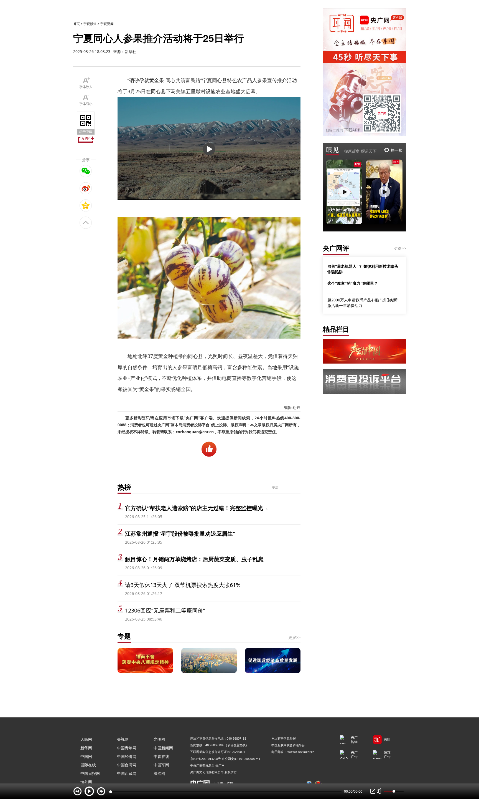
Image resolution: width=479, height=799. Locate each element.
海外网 (86, 782)
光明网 (159, 739)
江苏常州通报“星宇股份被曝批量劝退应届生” (180, 533)
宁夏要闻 (107, 23)
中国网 (86, 756)
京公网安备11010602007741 (241, 759)
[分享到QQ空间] (86, 205)
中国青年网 (126, 747)
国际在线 (88, 764)
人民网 (86, 739)
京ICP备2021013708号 (205, 759)
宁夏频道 (90, 23)
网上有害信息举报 (283, 738)
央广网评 (336, 248)
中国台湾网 (126, 764)
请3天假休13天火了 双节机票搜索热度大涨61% (183, 585)
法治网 (159, 773)
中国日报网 (90, 773)
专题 (124, 636)
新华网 (86, 747)
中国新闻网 (163, 747)
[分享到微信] (86, 171)
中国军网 (161, 764)
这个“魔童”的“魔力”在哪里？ (352, 283)
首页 (76, 23)
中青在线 (161, 756)
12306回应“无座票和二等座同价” (165, 610)
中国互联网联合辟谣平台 (288, 745)
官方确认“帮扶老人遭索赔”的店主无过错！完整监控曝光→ (197, 508)
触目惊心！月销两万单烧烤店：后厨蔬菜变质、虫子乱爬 (194, 559)
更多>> (294, 637)
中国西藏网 (126, 773)
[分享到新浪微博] (86, 188)
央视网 (123, 739)
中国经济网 (126, 756)
